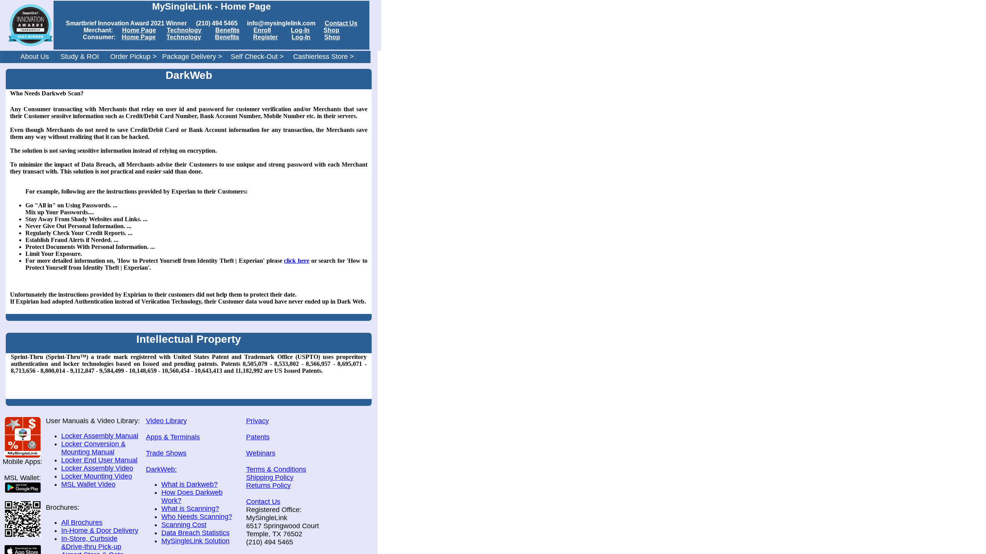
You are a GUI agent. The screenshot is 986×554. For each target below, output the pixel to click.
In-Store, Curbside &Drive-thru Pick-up (91, 543)
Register (265, 37)
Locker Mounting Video (96, 476)
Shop (331, 30)
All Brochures (81, 522)
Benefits (227, 30)
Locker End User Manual (99, 460)
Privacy (257, 421)
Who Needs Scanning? (196, 517)
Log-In (300, 30)
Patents (258, 437)
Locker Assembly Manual (99, 436)
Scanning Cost (183, 525)
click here (296, 260)
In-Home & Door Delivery (99, 530)
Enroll (262, 30)
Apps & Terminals (173, 437)
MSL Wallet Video (88, 484)
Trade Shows (166, 453)
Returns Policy (268, 485)
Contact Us (341, 23)
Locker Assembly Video (97, 468)
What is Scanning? (190, 508)
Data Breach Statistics (195, 533)
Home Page (139, 30)
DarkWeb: (161, 469)
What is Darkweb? (189, 484)
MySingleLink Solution (195, 541)
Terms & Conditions (276, 469)
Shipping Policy (269, 477)
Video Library (166, 421)
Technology (184, 30)
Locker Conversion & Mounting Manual (93, 448)
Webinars (260, 453)
